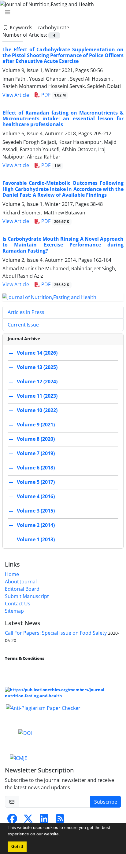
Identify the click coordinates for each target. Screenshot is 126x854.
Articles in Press (26, 312)
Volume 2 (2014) (36, 525)
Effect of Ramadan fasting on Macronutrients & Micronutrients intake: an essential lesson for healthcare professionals (63, 118)
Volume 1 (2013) (36, 539)
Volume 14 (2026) (37, 353)
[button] (62, 835)
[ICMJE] (18, 757)
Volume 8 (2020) (36, 439)
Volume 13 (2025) (37, 367)
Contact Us (17, 603)
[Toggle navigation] (61, 12)
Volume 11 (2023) (37, 396)
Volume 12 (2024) (37, 381)
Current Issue (23, 324)
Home (12, 574)
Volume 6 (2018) (36, 468)
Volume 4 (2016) (36, 496)
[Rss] (60, 820)
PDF (53, 94)
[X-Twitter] (28, 820)
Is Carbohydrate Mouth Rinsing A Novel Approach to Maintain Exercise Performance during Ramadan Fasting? (63, 244)
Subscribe (105, 801)
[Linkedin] (44, 820)
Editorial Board (22, 589)
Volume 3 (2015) (36, 511)
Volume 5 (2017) (36, 482)
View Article (15, 95)
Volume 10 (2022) (37, 410)
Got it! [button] (17, 847)
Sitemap (14, 611)
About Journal (21, 581)
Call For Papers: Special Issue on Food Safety (56, 633)
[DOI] (25, 732)
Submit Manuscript (27, 596)
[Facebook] (12, 820)
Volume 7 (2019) (36, 453)
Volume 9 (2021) (36, 425)
